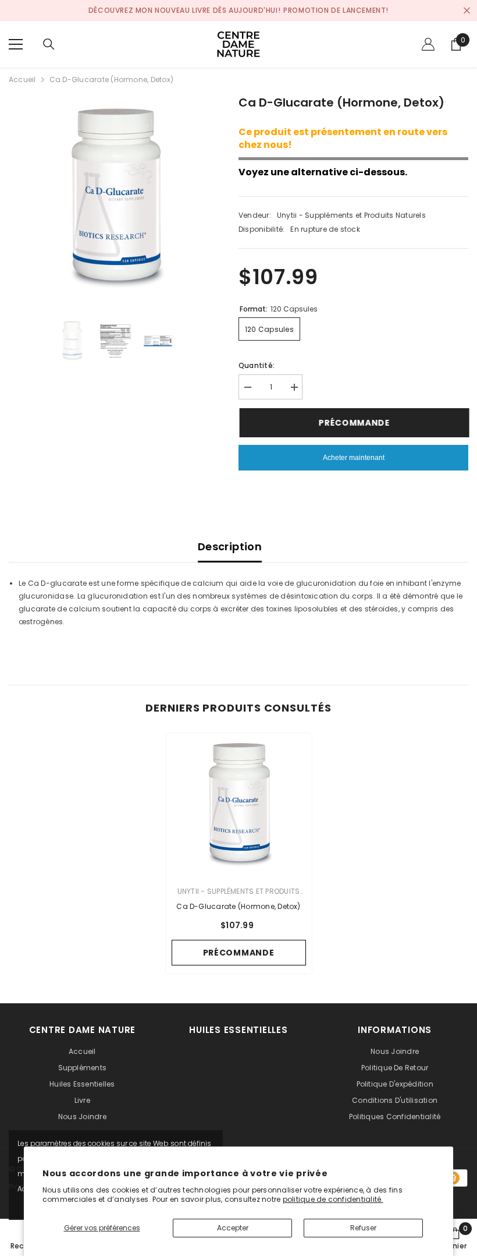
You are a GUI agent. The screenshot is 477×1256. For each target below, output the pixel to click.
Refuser (363, 1228)
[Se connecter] (428, 44)
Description (230, 546)
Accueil (22, 79)
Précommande (353, 423)
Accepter (232, 1228)
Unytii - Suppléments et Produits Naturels (351, 215)
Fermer (466, 10)
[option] (115, 200)
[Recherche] (49, 44)
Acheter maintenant (354, 458)
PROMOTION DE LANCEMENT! (336, 10)
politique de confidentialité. (333, 1199)
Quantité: (256, 365)
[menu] (16, 44)
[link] (455, 1238)
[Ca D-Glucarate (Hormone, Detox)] (239, 806)
